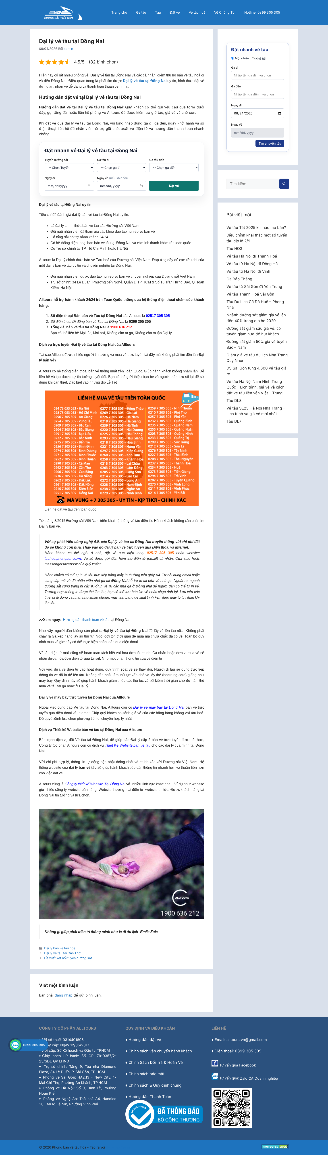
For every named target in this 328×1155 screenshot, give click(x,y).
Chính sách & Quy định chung (155, 1085)
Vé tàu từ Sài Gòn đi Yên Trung (254, 286)
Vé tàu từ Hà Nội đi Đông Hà (252, 264)
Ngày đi (50, 178)
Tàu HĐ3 (234, 248)
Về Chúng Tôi (224, 12)
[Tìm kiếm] (284, 184)
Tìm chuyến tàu (270, 143)
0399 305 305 (34, 1045)
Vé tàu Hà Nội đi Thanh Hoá (251, 256)
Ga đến (236, 86)
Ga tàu (141, 12)
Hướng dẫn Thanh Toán (150, 1096)
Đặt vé (175, 12)
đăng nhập (64, 995)
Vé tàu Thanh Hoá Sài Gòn (250, 294)
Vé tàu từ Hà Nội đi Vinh (248, 271)
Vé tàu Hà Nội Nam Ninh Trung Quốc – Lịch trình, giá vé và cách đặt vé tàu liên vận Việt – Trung (255, 387)
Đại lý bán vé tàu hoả (59, 948)
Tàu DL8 (233, 400)
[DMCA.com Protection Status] (275, 1148)
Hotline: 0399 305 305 (262, 12)
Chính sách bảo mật (146, 1074)
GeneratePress (118, 1147)
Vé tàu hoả (197, 12)
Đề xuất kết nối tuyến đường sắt (68, 958)
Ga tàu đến (156, 160)
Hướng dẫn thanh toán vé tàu (86, 620)
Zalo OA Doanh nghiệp (259, 1078)
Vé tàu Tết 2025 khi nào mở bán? (256, 227)
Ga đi (234, 67)
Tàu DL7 (233, 421)
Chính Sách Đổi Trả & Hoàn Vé (156, 1062)
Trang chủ (119, 12)
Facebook (247, 1065)
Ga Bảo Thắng (239, 279)
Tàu (158, 12)
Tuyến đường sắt (56, 160)
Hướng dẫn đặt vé (145, 1039)
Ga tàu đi (103, 160)
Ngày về (112, 178)
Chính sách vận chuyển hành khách (160, 1051)
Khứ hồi (260, 58)
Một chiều (242, 58)
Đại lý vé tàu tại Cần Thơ (62, 953)
